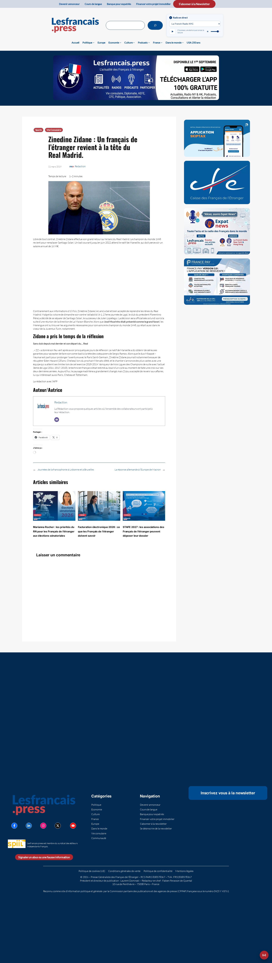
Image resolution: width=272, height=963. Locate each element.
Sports (38, 130)
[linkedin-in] (29, 826)
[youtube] (73, 826)
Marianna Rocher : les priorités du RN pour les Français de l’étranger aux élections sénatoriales (53, 531)
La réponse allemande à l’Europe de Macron (138, 469)
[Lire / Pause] (172, 31)
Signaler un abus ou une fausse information (44, 857)
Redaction (80, 166)
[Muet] (208, 31)
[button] (264, 955)
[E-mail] (56, 419)
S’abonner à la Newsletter (194, 4)
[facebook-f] (14, 826)
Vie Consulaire (54, 130)
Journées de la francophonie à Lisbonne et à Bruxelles (65, 469)
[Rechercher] (155, 25)
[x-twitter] (58, 826)
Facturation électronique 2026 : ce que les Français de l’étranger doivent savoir (99, 531)
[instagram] (43, 826)
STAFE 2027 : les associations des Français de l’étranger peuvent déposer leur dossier (143, 531)
